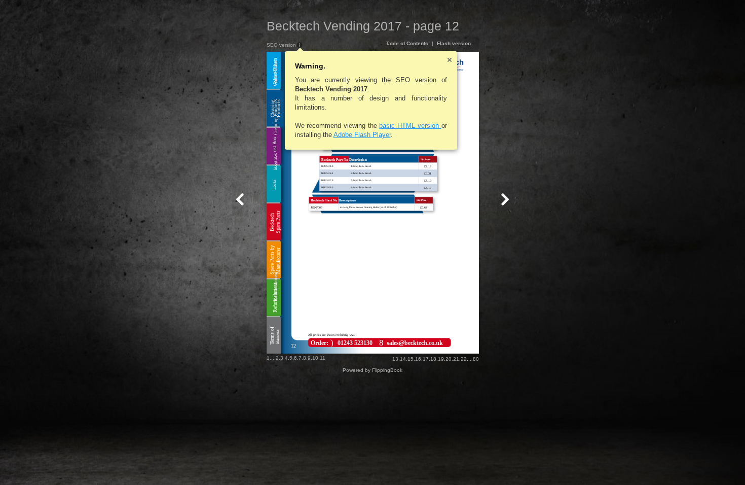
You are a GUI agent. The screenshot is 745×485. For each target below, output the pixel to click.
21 (456, 359)
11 (322, 358)
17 (426, 359)
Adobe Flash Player (362, 134)
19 (441, 359)
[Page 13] (505, 199)
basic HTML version (410, 125)
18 (433, 359)
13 (395, 359)
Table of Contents (407, 43)
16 (418, 359)
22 (464, 359)
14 (403, 359)
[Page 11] (240, 199)
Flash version (454, 43)
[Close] (449, 59)
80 (476, 359)
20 (448, 359)
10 (315, 358)
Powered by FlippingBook (372, 370)
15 (410, 359)
